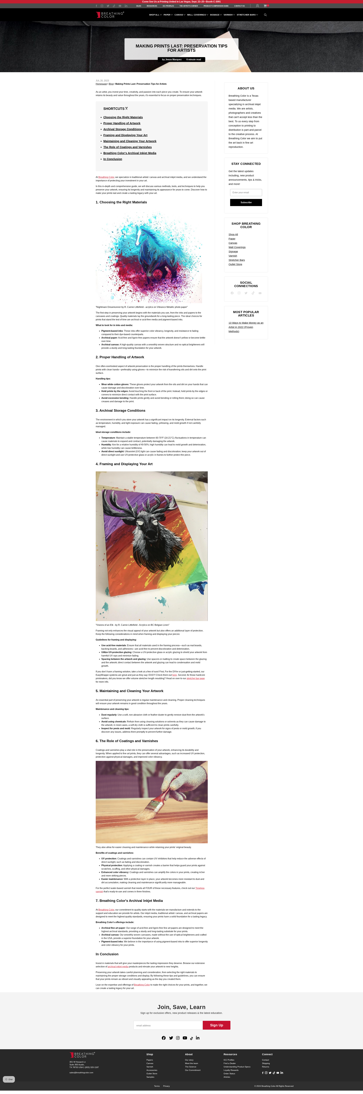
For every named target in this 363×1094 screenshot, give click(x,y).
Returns (265, 1067)
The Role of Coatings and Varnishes (127, 147)
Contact (265, 1060)
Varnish (228, 15)
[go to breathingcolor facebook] (96, 6)
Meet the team (191, 1063)
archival (112, 966)
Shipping (266, 1063)
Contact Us (239, 6)
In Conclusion (112, 159)
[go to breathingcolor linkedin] (126, 6)
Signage (214, 15)
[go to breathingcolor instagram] (102, 6)
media (125, 966)
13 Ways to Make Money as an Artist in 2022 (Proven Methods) (246, 327)
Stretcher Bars (246, 15)
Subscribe (246, 202)
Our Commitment (193, 1070)
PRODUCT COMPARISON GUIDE (216, 6)
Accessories (151, 1070)
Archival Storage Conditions (122, 129)
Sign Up (216, 1025)
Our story (189, 1060)
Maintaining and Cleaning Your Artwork (129, 141)
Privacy (166, 1086)
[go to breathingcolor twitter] (108, 6)
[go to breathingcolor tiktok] (114, 6)
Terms (157, 1086)
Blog (138, 6)
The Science (190, 1067)
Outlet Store (235, 264)
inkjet (119, 966)
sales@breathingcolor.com (81, 1072)
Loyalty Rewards (231, 1070)
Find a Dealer (230, 1063)
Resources (152, 6)
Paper (167, 15)
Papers (149, 1060)
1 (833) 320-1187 (91, 1067)
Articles (227, 1077)
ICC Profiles (168, 6)
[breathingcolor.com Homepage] (110, 15)
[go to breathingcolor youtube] (120, 6)
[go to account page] (258, 6)
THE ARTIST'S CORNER (189, 6)
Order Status (229, 1073)
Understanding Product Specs (237, 1067)
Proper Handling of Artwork (121, 123)
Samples (150, 1077)
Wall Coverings (196, 15)
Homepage (101, 84)
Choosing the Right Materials (123, 117)
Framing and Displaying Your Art (125, 135)
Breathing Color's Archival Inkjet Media (129, 153)
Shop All (154, 15)
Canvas (179, 15)
